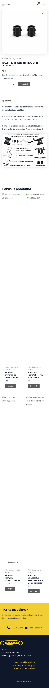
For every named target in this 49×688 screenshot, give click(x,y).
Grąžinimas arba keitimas (24, 668)
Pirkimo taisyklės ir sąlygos (24, 662)
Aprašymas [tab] (6, 100)
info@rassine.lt (36, 628)
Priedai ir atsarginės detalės (13, 58)
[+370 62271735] (15, 627)
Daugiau (10, 589)
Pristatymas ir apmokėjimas (24, 665)
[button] (43, 13)
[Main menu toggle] (44, 4)
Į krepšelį (24, 84)
